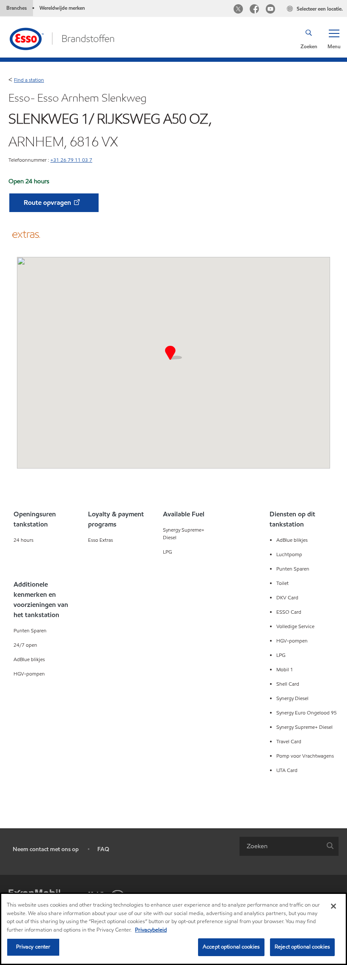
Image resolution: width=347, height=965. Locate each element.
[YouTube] (270, 10)
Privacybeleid (151, 930)
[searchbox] (281, 846)
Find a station (29, 79)
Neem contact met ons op (46, 849)
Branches (16, 7)
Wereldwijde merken (62, 7)
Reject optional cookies (302, 947)
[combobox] (289, 846)
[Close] (333, 906)
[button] (334, 38)
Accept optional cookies (231, 947)
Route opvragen (48, 202)
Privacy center (33, 947)
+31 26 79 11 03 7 (71, 159)
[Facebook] (254, 10)
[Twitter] (238, 10)
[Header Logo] (61, 37)
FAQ (103, 849)
